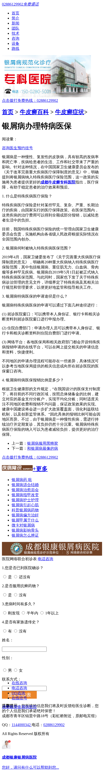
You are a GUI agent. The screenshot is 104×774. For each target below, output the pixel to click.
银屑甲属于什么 (25, 520)
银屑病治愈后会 (25, 490)
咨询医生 (9, 148)
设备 (15, 43)
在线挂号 (19, 698)
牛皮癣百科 (34, 112)
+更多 (40, 469)
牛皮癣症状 (69, 112)
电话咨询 (45, 559)
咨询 (15, 38)
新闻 (15, 23)
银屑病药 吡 (22, 480)
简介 (15, 18)
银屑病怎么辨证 (25, 535)
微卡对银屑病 (23, 525)
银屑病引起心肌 (25, 505)
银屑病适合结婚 (25, 485)
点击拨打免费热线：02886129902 (30, 100)
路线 (15, 48)
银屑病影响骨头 (25, 530)
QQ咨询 (18, 693)
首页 (15, 13)
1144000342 (22, 725)
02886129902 (54, 725)
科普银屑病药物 (25, 510)
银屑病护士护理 (25, 500)
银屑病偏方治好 (25, 515)
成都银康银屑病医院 (19, 707)
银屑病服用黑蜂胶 (42, 443)
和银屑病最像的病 (42, 448)
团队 (15, 28)
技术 (15, 33)
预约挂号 (25, 148)
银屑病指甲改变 (25, 495)
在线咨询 (19, 683)
